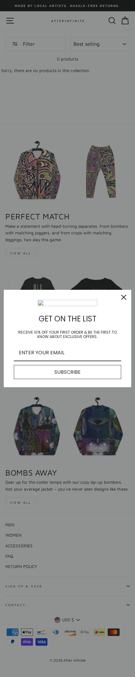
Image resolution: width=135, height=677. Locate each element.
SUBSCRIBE (67, 372)
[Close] (123, 297)
